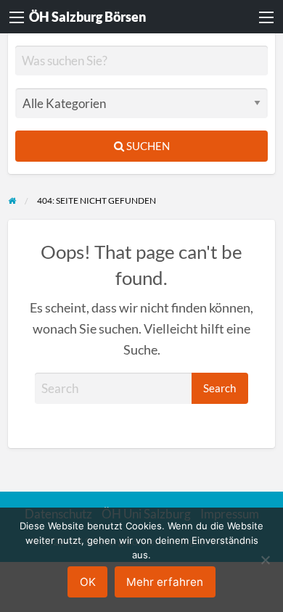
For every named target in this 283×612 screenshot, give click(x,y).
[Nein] (265, 560)
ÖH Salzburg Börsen (87, 17)
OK (88, 582)
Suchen (147, 145)
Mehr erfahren (164, 582)
